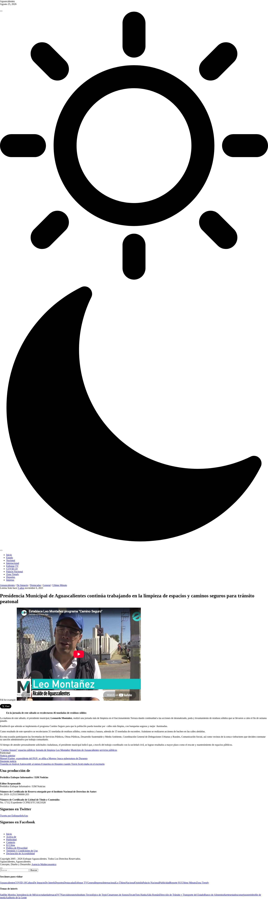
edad (47, 894)
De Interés (50, 882)
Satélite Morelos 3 (9, 894)
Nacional (10, 560)
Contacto (10, 842)
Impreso (10, 580)
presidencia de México (29, 894)
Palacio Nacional (14, 571)
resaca (53, 894)
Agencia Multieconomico (43, 864)
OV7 (58, 894)
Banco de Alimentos (214, 894)
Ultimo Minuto (59, 585)
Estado (9, 557)
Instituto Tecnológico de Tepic (92, 894)
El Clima (10, 845)
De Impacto (22, 585)
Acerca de (11, 836)
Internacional (12, 563)
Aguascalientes (7, 585)
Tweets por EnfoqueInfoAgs (14, 815)
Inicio (9, 554)
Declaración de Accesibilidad (20, 853)
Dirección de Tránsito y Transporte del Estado (181, 894)
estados (234, 894)
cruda (42, 894)
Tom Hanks (141, 894)
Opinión (139, 882)
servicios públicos (108, 750)
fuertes (227, 894)
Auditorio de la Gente (16, 897)
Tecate (132, 894)
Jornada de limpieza (45, 750)
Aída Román (153, 894)
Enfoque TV (12, 566)
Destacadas (35, 585)
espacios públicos (26, 750)
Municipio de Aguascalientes (85, 750)
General (47, 585)
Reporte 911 (176, 882)
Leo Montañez (63, 750)
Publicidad (11, 839)
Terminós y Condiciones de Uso (22, 850)
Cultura (29, 882)
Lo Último (121, 882)
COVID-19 (12, 568)
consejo (241, 894)
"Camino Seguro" (9, 750)
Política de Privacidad (16, 848)
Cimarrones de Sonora (118, 894)
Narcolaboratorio (69, 894)
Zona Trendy (12, 574)
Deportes (10, 577)
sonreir (248, 894)
